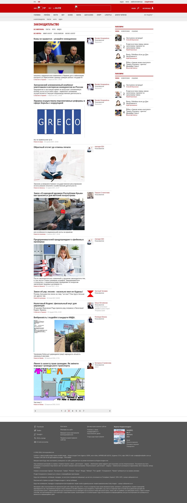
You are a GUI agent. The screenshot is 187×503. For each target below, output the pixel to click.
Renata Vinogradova (102, 38)
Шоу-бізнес (88, 15)
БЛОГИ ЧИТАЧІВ (120, 15)
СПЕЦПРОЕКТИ (149, 2)
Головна (37, 15)
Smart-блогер (47, 33)
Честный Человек (101, 291)
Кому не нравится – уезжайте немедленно (55, 39)
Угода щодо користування (95, 436)
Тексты (48, 29)
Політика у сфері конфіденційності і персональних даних (93, 431)
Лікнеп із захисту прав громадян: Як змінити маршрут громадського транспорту (56, 364)
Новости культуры (40, 298)
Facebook (40, 427)
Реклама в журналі (133, 444)
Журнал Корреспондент (122, 427)
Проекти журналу (132, 442)
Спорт (99, 15)
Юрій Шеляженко (131, 58)
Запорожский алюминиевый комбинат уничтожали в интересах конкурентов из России (58, 86)
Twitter (39, 430)
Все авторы (37, 33)
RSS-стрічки (41, 438)
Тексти (49, 19)
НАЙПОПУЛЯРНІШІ (137, 2)
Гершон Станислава (102, 193)
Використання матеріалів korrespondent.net (69, 434)
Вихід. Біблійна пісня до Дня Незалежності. (137, 55)
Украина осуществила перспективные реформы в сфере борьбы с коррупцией (59, 102)
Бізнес (70, 15)
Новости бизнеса (39, 188)
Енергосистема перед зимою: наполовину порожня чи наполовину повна (137, 46)
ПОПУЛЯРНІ (119, 26)
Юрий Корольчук (131, 50)
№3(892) (130, 430)
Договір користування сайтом (96, 426)
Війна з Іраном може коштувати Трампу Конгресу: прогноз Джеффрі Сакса (138, 64)
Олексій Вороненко (132, 40)
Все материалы (39, 29)
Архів (128, 440)
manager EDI (99, 147)
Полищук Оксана (101, 317)
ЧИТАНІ (117, 31)
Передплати (130, 446)
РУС (35, 2)
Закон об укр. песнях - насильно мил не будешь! (58, 292)
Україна (47, 15)
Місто (55, 15)
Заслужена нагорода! (134, 38)
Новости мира (38, 142)
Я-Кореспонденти (39, 19)
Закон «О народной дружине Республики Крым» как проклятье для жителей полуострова (58, 194)
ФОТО (127, 2)
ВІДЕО (122, 2)
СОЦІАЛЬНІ (135, 31)
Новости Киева (38, 358)
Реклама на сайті (66, 430)
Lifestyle (108, 15)
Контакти (63, 426)
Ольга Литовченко (101, 303)
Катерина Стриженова (103, 363)
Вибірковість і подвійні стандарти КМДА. (54, 317)
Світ (62, 15)
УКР (39, 2)
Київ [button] (35, 8)
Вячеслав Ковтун (131, 68)
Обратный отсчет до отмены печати (52, 147)
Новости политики (39, 234)
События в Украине (40, 79)
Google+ (40, 434)
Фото (55, 19)
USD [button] (50, 8)
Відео (60, 19)
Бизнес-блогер (70, 33)
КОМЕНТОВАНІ (125, 31)
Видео (59, 29)
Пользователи (58, 33)
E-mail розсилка (42, 442)
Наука (78, 15)
